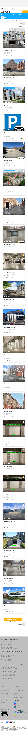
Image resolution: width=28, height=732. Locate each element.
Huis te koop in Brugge (6, 643)
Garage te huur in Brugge (6, 657)
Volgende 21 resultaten (12, 619)
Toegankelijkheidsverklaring (6, 730)
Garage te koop (8, 160)
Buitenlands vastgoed (10, 8)
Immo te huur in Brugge (6, 653)
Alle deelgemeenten (13, 729)
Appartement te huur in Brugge (7, 655)
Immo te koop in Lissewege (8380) (8, 675)
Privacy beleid (18, 727)
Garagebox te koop (9, 50)
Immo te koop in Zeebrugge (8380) (8, 676)
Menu (25, 12)
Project (6, 105)
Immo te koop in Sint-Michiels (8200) (9, 670)
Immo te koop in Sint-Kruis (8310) (8, 672)
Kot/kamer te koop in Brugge (7, 647)
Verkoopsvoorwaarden (13, 728)
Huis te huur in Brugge (5, 656)
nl (26, 8)
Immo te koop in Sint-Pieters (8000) (9, 678)
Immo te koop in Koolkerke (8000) (8, 667)
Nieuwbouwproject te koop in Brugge (9, 648)
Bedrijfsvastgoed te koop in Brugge (8, 645)
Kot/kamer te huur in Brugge (7, 662)
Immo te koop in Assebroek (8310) (8, 671)
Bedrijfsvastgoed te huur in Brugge (8, 660)
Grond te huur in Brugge (6, 659)
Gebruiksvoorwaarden (5, 727)
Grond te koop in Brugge (6, 644)
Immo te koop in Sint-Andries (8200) (9, 668)
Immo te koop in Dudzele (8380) (8, 674)
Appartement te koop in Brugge (8, 641)
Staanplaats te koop (9, 77)
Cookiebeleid (12, 727)
